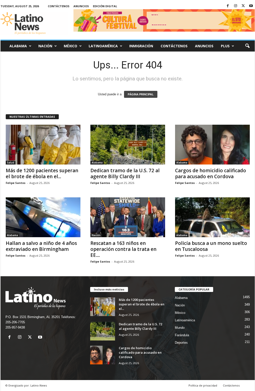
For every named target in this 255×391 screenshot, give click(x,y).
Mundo (180, 328)
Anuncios (81, 6)
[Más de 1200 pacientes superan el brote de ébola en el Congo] (43, 145)
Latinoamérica (103, 46)
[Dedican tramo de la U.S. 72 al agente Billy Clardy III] (127, 145)
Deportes (181, 342)
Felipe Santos (15, 183)
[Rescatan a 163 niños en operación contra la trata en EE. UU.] (127, 217)
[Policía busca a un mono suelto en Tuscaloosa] (212, 217)
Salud (10, 162)
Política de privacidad (203, 385)
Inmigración (141, 46)
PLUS (225, 46)
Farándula (182, 335)
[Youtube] (251, 6)
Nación (45, 46)
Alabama (18, 46)
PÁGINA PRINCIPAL (141, 94)
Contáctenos (58, 6)
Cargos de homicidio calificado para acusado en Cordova (210, 173)
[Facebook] (228, 6)
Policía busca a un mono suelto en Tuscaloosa (211, 246)
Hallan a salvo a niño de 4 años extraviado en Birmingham (41, 246)
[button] (247, 46)
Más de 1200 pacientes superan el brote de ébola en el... (42, 173)
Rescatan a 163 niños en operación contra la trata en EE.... (123, 249)
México (70, 46)
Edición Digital (105, 6)
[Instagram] (236, 6)
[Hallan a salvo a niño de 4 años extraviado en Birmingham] (43, 217)
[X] (243, 6)
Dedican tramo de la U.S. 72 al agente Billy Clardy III (125, 173)
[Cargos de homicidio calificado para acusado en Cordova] (212, 145)
